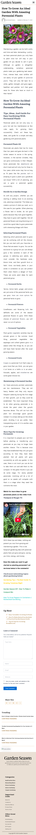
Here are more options (20, 295)
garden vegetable (14, 333)
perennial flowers (18, 319)
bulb (27, 309)
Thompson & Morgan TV (12, 498)
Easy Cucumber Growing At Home (20, 615)
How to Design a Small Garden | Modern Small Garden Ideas (18, 716)
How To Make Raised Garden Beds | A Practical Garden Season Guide (19, 618)
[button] (33, 2)
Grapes (5, 363)
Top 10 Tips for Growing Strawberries (15, 622)
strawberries (24, 372)
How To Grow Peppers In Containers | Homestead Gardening (17, 598)
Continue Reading (9, 719)
